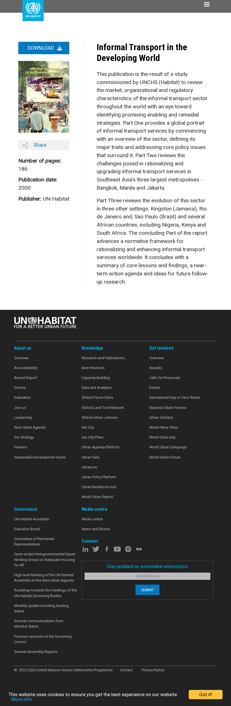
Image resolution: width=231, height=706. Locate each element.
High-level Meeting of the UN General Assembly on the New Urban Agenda (44, 577)
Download (41, 48)
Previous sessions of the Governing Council (43, 639)
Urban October (161, 417)
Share (39, 145)
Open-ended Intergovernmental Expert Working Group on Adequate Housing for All (44, 559)
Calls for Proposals (164, 378)
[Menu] (206, 5)
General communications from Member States (38, 623)
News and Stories (96, 529)
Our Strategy (24, 437)
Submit (147, 590)
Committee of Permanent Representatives (34, 541)
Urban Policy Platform (99, 477)
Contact (126, 670)
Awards (155, 368)
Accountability (25, 368)
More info (21, 699)
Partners (20, 447)
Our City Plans (93, 437)
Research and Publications (103, 358)
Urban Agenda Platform (101, 447)
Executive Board (27, 529)
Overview (21, 358)
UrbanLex (89, 467)
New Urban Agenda (30, 427)
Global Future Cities (97, 397)
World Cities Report (97, 497)
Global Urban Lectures (100, 417)
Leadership (23, 417)
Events (154, 387)
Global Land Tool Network (103, 407)
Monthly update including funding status (41, 608)
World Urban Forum (165, 457)
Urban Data (90, 457)
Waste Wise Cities (163, 427)
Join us (20, 407)
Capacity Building (96, 378)
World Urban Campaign (168, 447)
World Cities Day (162, 437)
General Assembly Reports (35, 652)
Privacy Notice (153, 670)
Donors (20, 387)
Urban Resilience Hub (99, 487)
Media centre (92, 519)
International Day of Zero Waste (174, 397)
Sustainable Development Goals (40, 457)
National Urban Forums (167, 407)
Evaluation (22, 397)
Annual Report (25, 378)
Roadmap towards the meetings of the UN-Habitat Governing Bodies (45, 593)
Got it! (205, 694)
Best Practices (93, 368)
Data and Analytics (97, 387)
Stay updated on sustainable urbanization (147, 566)
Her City (88, 427)
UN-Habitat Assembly (31, 519)
